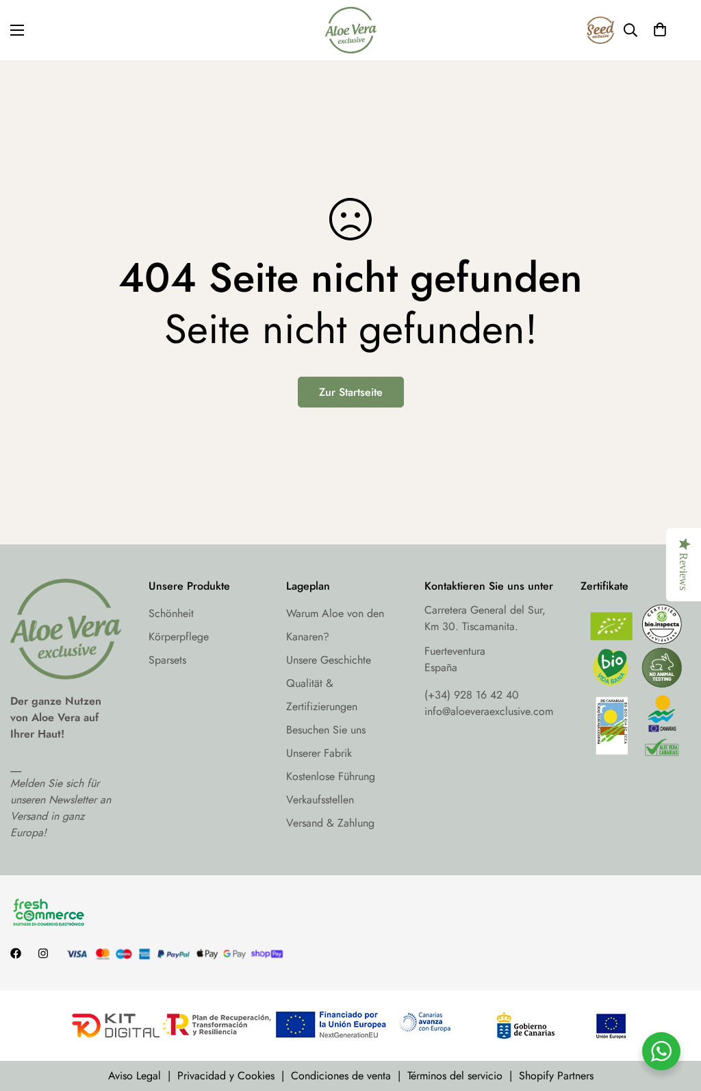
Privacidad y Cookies (226, 1075)
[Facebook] (15, 953)
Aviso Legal (134, 1075)
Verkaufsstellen (320, 799)
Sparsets (167, 660)
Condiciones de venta (341, 1075)
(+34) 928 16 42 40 (471, 695)
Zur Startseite (351, 392)
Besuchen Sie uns (326, 730)
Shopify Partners (556, 1075)
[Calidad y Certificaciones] (636, 684)
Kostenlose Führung (330, 776)
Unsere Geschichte (328, 660)
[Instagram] (43, 953)
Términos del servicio (454, 1075)
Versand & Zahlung (330, 823)
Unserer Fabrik (319, 753)
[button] (660, 30)
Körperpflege (179, 636)
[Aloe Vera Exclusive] (351, 30)
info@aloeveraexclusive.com (488, 711)
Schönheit (171, 613)
